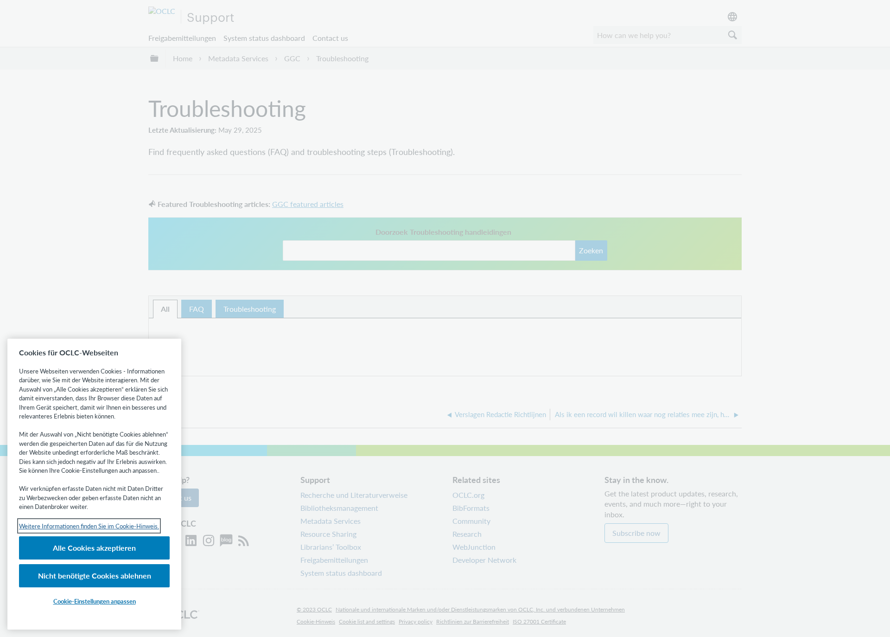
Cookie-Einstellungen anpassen (94, 601)
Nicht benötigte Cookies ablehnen (94, 575)
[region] (94, 484)
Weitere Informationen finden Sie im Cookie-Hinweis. (89, 525)
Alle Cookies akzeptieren (94, 547)
